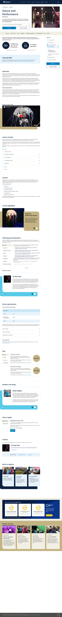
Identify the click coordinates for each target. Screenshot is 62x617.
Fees (44, 33)
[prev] (34, 228)
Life (35, 2)
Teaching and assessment (30, 33)
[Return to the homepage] (7, 2)
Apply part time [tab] (5, 423)
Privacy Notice (38, 614)
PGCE (25, 181)
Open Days (28, 2)
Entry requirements (39, 33)
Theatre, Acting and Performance (8, 537)
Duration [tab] (4, 253)
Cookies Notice (31, 614)
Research (42, 2)
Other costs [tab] (5, 360)
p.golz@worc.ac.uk (14, 449)
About (38, 2)
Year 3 (6, 169)
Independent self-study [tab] (7, 250)
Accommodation (33, 476)
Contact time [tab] (5, 247)
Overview (7, 33)
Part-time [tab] (4, 357)
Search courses (23, 2)
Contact (46, 2)
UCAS (11, 422)
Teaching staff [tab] (5, 258)
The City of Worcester (18, 477)
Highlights (22, 33)
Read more (26, 267)
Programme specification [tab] (7, 264)
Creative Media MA (51, 537)
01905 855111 (33, 341)
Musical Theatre (22, 537)
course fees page (28, 362)
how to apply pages (16, 425)
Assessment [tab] (5, 261)
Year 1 (6, 149)
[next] (37, 228)
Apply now (12, 430)
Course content (13, 33)
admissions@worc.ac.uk (6, 342)
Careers (18, 33)
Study (32, 2)
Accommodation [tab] (5, 362)
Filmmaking (35, 537)
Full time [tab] (4, 354)
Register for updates (53, 66)
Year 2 (6, 166)
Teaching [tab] (4, 245)
